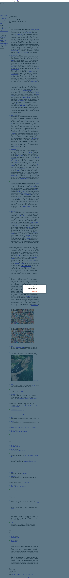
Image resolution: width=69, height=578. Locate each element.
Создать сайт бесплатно (32, 288)
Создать (34, 291)
